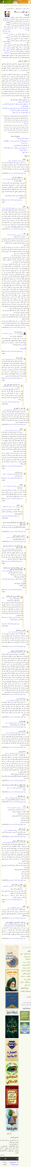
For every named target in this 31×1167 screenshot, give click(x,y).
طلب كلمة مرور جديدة (26, 1005)
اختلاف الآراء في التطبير (23, 102)
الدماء (24, 806)
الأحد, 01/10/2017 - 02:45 (13, 808)
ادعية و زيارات (20, 5)
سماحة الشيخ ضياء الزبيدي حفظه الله (13, 1163)
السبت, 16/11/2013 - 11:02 (14, 632)
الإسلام (19, 83)
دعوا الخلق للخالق (22, 796)
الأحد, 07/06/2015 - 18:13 (11, 723)
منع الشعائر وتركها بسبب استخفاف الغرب (15, 922)
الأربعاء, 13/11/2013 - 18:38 (8, 526)
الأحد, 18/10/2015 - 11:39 (12, 733)
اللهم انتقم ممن (22, 721)
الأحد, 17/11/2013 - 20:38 (10, 430)
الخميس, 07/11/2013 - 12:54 (13, 235)
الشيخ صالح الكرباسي (6, 18)
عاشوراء (4, 50)
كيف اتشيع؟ (25, 152)
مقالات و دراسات (14, 5)
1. (27, 117)
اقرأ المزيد (2, 1155)
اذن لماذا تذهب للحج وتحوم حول (11, 384)
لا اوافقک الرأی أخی (17, 177)
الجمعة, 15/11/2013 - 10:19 (7, 549)
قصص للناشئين (26, 973)
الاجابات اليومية (26, 965)
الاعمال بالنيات (22, 752)
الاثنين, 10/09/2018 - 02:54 (8, 571)
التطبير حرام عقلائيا (21, 630)
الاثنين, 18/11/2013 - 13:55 (13, 700)
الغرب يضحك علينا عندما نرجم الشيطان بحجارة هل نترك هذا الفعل (12, 569)
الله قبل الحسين (22, 731)
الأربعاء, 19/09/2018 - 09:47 (9, 843)
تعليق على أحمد (19, 358)
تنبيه (24, 233)
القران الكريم (27, 954)
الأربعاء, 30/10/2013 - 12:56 (14, 161)
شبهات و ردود (6, 5)
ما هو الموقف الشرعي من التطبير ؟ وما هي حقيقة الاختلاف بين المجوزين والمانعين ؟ (12, 618)
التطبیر (21, 484)
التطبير (8, 46)
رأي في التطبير (22, 829)
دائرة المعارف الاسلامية (27, 958)
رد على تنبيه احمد (18, 332)
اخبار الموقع (27, 985)
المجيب (26, 5)
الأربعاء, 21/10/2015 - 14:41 (11, 753)
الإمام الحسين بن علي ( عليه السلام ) (6, 31)
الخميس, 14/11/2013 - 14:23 (12, 538)
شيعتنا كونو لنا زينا (21, 699)
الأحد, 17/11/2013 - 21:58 (13, 652)
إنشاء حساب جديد (12, 173)
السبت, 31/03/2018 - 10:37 (10, 386)
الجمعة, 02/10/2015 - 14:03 (7, 359)
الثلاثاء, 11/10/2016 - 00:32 (11, 798)
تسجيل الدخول (20, 173)
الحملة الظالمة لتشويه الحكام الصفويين (21, 145)
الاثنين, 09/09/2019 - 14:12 (10, 507)
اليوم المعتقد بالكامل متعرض (19, 841)
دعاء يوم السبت (15, 1137)
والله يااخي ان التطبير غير (20, 408)
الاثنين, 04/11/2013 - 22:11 (8, 208)
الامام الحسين (7, 44)
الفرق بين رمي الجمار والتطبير (12, 596)
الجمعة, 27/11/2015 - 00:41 (12, 788)
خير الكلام (27, 982)
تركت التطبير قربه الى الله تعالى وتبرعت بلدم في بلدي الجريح (14, 523)
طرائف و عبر (27, 979)
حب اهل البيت (18, 472)
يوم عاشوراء (6, 52)
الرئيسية (27, 9)
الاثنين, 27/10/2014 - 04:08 (9, 474)
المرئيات (22, 982)
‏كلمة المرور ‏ (28, 997)
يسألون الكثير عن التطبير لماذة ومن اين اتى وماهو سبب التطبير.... (14, 786)
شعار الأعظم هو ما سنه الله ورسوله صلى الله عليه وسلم (12, 547)
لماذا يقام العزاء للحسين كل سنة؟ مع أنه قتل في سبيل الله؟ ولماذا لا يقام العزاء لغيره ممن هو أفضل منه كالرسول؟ (15, 109)
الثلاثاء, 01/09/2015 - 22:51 (9, 486)
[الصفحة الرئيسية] (15, 3)
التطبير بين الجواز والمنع (17, 884)
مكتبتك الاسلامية (26, 970)
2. (27, 125)
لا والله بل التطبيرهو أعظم (19, 536)
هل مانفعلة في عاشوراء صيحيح (18, 651)
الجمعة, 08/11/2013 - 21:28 (9, 410)
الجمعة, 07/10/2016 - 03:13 (8, 179)
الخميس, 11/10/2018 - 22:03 (10, 598)
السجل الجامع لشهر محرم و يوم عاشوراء (20, 112)
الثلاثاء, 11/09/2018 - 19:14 (10, 830)
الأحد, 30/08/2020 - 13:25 (13, 908)
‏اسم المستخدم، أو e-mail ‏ (25, 991)
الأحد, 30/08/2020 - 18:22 (10, 924)
